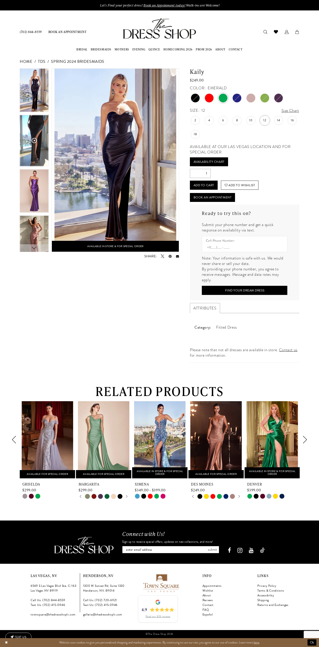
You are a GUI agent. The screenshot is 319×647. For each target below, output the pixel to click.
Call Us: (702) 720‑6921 (100, 600)
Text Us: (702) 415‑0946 (48, 605)
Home (26, 61)
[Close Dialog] (6, 642)
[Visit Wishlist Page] (276, 32)
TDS (41, 61)
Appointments (212, 586)
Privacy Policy (266, 586)
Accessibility (265, 595)
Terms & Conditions (270, 590)
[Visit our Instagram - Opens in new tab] (239, 550)
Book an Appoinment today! (164, 5)
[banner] (159, 28)
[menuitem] (30, 31)
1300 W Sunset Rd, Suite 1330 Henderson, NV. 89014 (104, 588)
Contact (208, 605)
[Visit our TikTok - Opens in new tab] (262, 550)
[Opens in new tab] (161, 582)
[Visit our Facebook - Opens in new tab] (229, 550)
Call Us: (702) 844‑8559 (48, 600)
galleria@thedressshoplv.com (102, 614)
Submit (212, 549)
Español (207, 614)
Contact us (288, 350)
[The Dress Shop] (83, 545)
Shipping (263, 600)
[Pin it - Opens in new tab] (170, 256)
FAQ (205, 609)
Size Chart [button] (290, 110)
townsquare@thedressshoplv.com (53, 614)
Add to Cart (204, 185)
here (256, 642)
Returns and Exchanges (272, 605)
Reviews (207, 600)
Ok (312, 642)
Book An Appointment (213, 197)
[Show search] (265, 32)
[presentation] (47, 439)
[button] (286, 32)
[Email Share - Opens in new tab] (177, 256)
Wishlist (207, 590)
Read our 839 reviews (158, 616)
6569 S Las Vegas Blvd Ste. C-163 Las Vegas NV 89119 (53, 588)
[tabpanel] (34, 91)
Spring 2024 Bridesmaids (77, 61)
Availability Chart (209, 162)
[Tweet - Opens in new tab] (162, 256)
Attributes (204, 308)
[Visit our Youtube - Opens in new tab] (251, 550)
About (206, 595)
